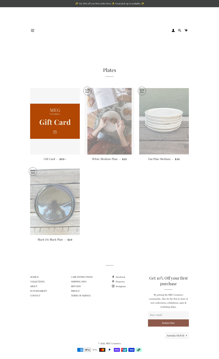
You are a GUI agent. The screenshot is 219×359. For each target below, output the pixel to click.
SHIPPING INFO (78, 281)
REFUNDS (76, 286)
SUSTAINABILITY (38, 291)
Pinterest (120, 281)
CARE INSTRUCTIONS (82, 277)
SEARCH (34, 277)
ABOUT (33, 286)
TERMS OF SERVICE (81, 295)
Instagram (120, 286)
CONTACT (35, 295)
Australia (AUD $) (175, 335)
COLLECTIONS (37, 281)
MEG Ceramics (113, 343)
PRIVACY (75, 291)
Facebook (120, 277)
